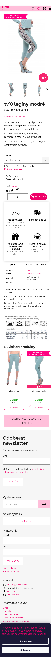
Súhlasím (25, 650)
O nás (5, 608)
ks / (26, 521)
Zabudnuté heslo (11, 571)
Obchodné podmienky (13, 618)
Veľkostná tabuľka (11, 614)
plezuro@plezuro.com (17, 585)
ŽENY (29, 270)
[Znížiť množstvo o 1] (11, 197)
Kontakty (7, 611)
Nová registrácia (10, 568)
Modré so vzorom (34, 274)
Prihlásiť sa (13, 482)
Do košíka (40, 197)
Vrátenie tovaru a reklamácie (16, 621)
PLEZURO (11, 591)
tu (45, 634)
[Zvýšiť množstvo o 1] (24, 197)
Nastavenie (25, 641)
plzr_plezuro (13, 594)
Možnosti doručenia (13, 169)
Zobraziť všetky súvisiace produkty (26, 421)
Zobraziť (14, 408)
